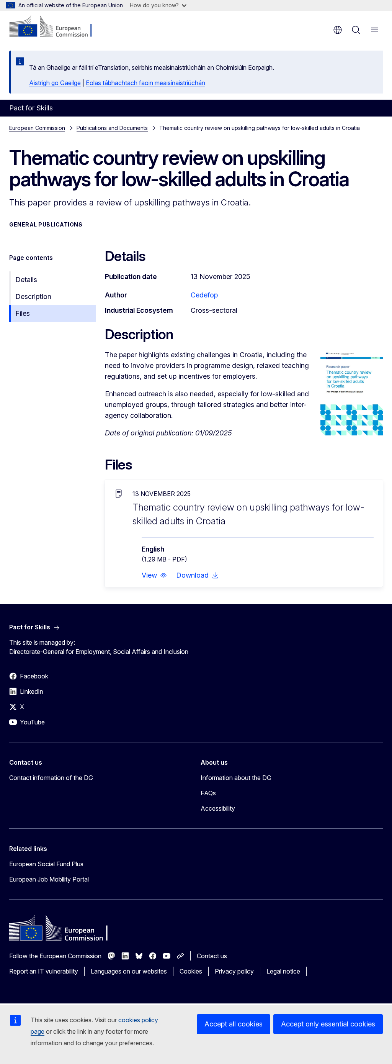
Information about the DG (236, 778)
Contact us (212, 956)
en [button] (337, 29)
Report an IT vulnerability (43, 971)
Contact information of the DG (51, 778)
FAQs (208, 793)
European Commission (37, 128)
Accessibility (218, 808)
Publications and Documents (112, 128)
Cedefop (204, 295)
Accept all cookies (233, 1024)
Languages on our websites (129, 971)
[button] (154, 575)
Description (33, 296)
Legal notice (283, 971)
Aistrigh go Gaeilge (55, 83)
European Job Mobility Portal (49, 879)
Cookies (191, 971)
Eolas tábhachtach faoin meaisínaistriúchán (145, 83)
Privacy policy (234, 971)
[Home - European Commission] (55, 26)
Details (26, 280)
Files (22, 313)
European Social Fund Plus (46, 864)
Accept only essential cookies (328, 1024)
